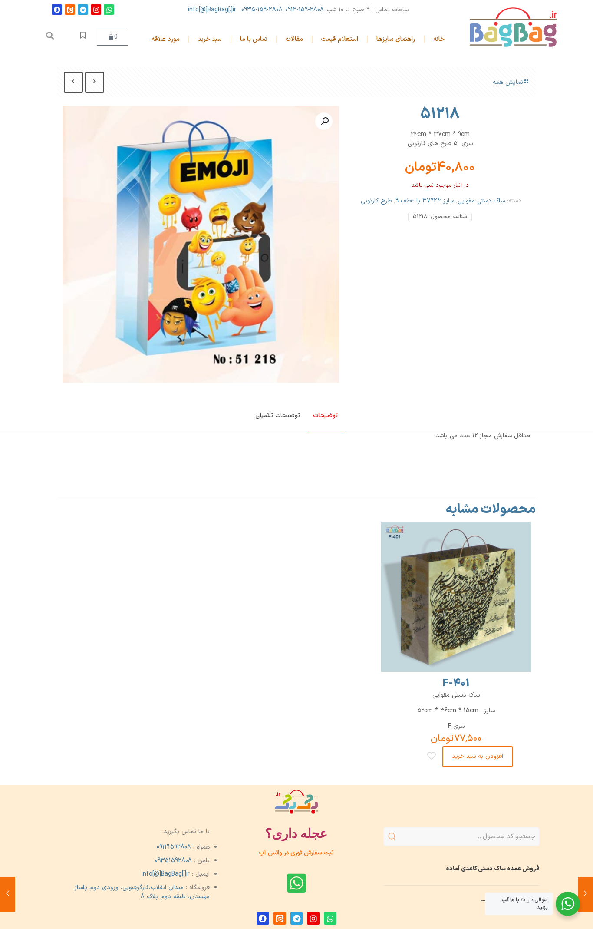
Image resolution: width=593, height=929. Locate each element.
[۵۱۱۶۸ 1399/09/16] (7, 894)
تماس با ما (253, 39)
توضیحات (325, 415)
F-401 (456, 683)
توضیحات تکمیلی (277, 415)
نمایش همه (508, 82)
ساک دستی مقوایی (481, 200)
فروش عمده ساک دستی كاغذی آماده (493, 868)
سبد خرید (210, 39)
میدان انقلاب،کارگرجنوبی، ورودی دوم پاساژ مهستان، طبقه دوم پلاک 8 (142, 892)
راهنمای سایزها (395, 39)
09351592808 (173, 860)
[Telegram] (83, 9)
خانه (439, 39)
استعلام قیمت (339, 39)
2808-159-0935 (262, 9)
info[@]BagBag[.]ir (212, 9)
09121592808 (174, 847)
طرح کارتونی (376, 200)
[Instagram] (96, 9)
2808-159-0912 (304, 9)
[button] (50, 36)
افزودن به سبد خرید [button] (477, 756)
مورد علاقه (166, 39)
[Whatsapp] (109, 9)
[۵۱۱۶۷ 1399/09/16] (585, 894)
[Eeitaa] (70, 9)
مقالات (294, 39)
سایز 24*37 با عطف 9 (424, 200)
